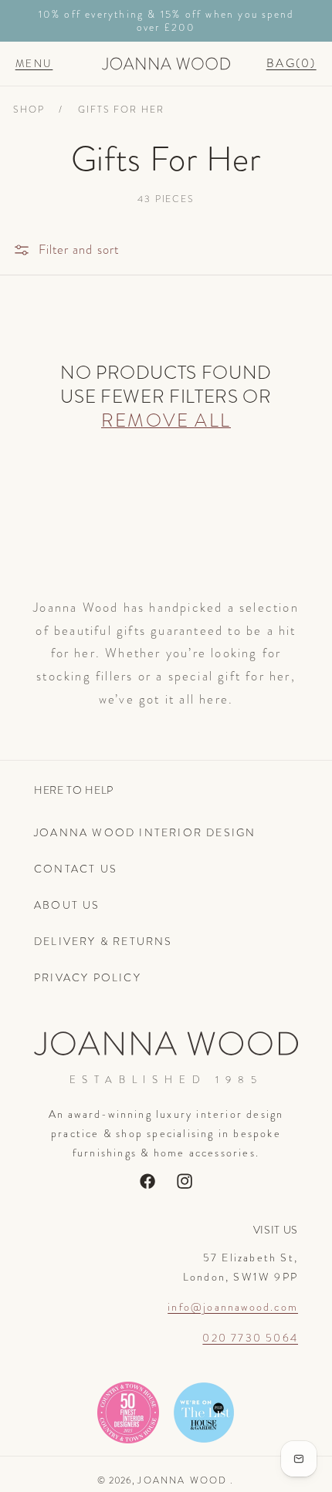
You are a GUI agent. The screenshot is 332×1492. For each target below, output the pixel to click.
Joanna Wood (182, 1480)
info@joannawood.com (233, 1307)
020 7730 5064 (250, 1337)
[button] (34, 63)
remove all (166, 420)
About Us (67, 905)
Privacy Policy (87, 977)
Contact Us (75, 868)
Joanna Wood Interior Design (145, 832)
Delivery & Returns (103, 941)
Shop (29, 109)
